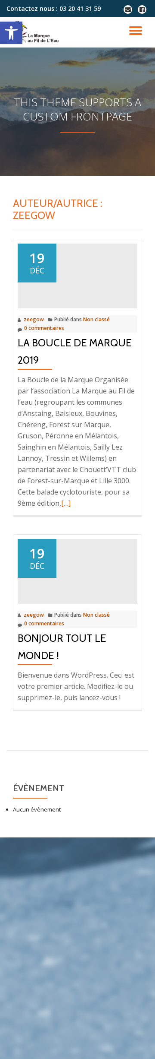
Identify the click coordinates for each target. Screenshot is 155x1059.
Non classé (96, 319)
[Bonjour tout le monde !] (77, 566)
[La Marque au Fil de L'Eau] (36, 32)
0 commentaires (44, 328)
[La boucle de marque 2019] (77, 271)
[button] (11, 33)
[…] (66, 503)
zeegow (34, 319)
